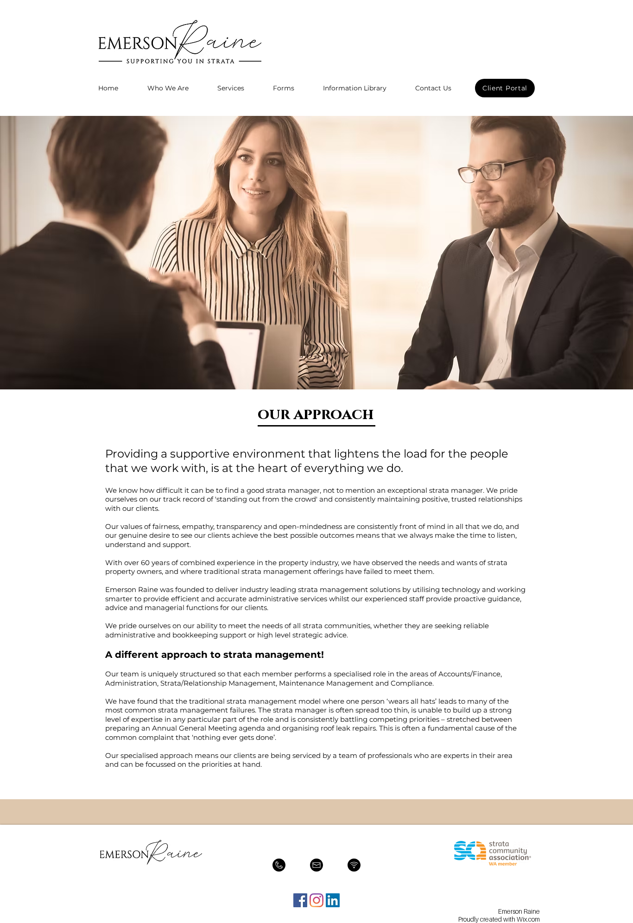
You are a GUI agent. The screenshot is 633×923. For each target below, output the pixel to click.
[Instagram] (316, 900)
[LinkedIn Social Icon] (333, 900)
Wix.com (528, 919)
